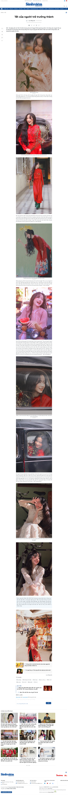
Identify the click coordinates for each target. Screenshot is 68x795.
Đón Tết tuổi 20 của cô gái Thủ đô (29, 692)
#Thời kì (35, 682)
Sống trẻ (11, 8)
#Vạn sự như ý (42, 679)
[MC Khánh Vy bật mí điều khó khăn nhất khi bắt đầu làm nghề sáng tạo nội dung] (46, 752)
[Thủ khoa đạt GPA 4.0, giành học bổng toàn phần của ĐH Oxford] (46, 735)
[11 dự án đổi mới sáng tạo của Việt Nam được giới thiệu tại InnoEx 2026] (28, 735)
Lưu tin (2, 35)
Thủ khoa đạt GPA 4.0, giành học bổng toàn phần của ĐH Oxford (46, 742)
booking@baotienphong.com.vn (22, 783)
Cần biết (61, 8)
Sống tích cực (51, 8)
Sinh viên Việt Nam (7, 775)
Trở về (2, 40)
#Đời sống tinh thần (27, 679)
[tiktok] (50, 783)
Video (46, 8)
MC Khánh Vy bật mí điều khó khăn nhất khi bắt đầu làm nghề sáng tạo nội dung (46, 759)
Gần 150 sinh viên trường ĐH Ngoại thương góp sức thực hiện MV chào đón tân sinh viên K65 (28, 726)
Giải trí (28, 8)
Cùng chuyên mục (7, 711)
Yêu (24, 8)
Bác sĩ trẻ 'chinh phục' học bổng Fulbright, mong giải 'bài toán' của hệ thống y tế (46, 725)
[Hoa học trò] (65, 776)
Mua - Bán (57, 8)
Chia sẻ (2, 32)
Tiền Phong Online (28, 0)
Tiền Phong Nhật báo (37, 0)
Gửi (48, 703)
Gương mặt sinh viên (34, 8)
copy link (34, 25)
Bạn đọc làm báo (7, 792)
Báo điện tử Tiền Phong (34, 5)
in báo (36, 25)
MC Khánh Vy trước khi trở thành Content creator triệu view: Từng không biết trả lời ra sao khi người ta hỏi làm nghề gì (28, 760)
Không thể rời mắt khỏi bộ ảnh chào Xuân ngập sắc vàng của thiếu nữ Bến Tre (37, 664)
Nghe (2, 29)
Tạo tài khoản (25, 697)
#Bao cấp (18, 682)
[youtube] (66, 1)
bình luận (39, 25)
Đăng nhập (18, 697)
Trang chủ (2, 9)
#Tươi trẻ (24, 682)
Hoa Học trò (44, 0)
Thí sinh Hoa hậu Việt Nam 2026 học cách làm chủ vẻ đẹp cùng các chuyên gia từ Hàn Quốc (9, 743)
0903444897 (33, 781)
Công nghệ (41, 8)
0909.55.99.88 (19, 781)
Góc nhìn (20, 8)
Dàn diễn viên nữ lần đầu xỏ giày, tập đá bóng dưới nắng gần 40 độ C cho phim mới (9, 759)
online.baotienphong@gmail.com (36, 783)
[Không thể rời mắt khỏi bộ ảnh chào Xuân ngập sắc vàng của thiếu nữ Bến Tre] (20, 665)
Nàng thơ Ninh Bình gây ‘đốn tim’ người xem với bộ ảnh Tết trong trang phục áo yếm (29, 688)
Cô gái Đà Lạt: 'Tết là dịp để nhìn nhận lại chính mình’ (38, 670)
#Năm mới (49, 679)
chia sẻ (29, 25)
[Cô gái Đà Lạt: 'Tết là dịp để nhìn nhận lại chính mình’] (20, 671)
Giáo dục (15, 8)
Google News (66, 12)
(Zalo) (24, 781)
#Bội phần (30, 682)
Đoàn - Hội (6, 8)
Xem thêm (66, 9)
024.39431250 (4, 784)
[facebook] (64, 1)
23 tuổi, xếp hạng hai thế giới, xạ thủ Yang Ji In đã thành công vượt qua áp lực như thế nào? (9, 725)
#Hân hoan (35, 679)
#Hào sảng (18, 679)
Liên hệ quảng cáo (20, 780)
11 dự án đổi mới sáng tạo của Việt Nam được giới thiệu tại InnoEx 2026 (27, 742)
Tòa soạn (3, 780)
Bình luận (2, 37)
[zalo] (53, 783)
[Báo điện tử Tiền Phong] (59, 776)
